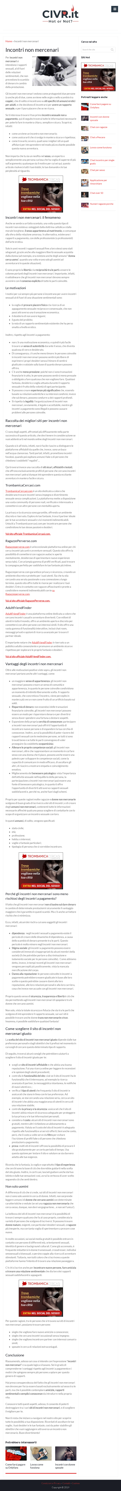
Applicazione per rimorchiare (98, 182)
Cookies (76, 1483)
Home (8, 41)
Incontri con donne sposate (99, 118)
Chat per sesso (97, 170)
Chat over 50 (96, 192)
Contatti (66, 1483)
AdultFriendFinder (15, 613)
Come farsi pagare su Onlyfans (15, 1466)
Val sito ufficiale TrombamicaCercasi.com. (28, 533)
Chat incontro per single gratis (102, 162)
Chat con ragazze (98, 127)
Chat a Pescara (97, 137)
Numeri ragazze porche (101, 203)
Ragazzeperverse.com (17, 546)
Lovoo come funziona (36, 1466)
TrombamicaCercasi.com (19, 491)
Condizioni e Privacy (51, 1483)
